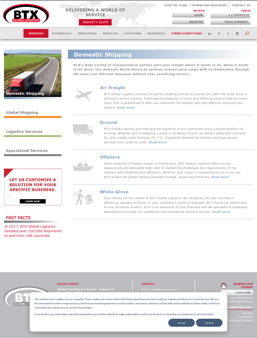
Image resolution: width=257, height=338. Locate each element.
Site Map (248, 313)
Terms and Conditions (240, 320)
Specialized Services (27, 150)
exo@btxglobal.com (164, 289)
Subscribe (243, 292)
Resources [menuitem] (156, 33)
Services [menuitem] (36, 33)
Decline (209, 322)
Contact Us (241, 5)
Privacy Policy (245, 316)
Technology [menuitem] (62, 33)
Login (198, 14)
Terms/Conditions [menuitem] (186, 33)
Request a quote (95, 22)
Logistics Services (24, 131)
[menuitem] (209, 33)
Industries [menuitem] (87, 33)
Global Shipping (22, 112)
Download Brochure (209, 5)
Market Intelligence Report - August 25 (85, 289)
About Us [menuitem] (110, 33)
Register (196, 21)
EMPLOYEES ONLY (241, 307)
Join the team (175, 5)
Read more (126, 107)
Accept (181, 322)
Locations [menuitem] (132, 33)
